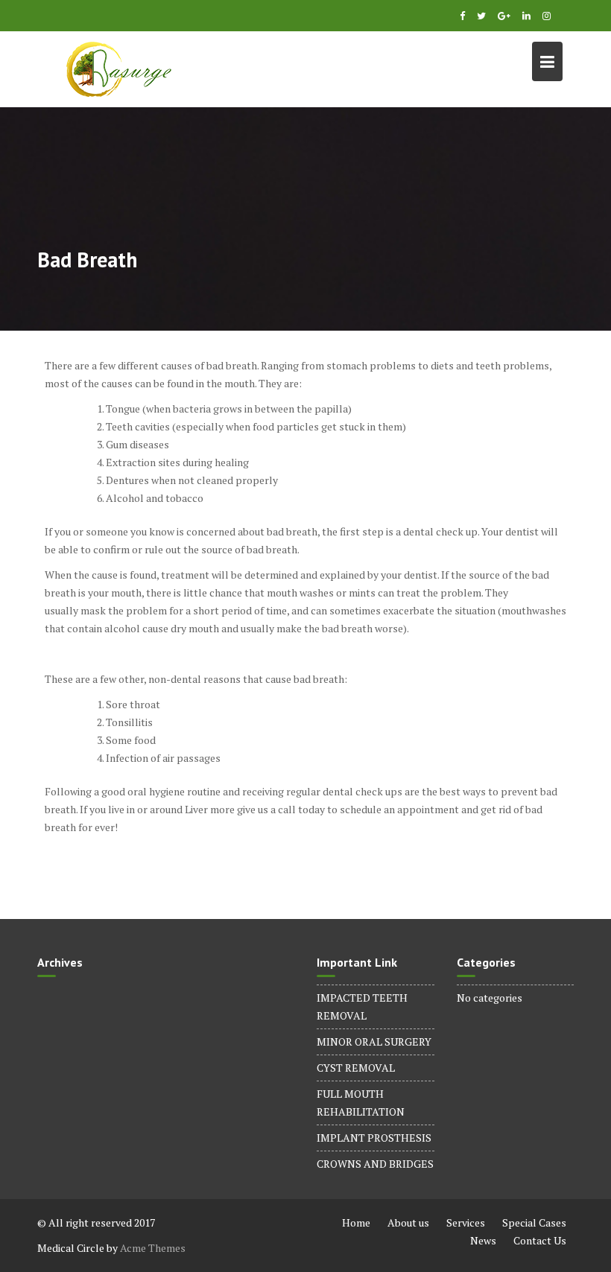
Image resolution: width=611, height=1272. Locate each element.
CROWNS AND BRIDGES (375, 1164)
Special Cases (534, 1222)
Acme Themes (153, 1248)
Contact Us (539, 1240)
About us (408, 1222)
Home (356, 1222)
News (483, 1240)
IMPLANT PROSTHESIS (374, 1138)
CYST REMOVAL (356, 1067)
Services (465, 1222)
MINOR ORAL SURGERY (374, 1041)
